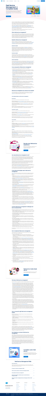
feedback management (21, 261)
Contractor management (16, 62)
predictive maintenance (15, 133)
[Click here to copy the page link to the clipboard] (39, 16)
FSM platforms (26, 47)
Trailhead (21, 251)
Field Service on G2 (30, 239)
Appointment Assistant (19, 77)
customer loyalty (30, 43)
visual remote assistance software (28, 134)
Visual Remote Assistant (24, 304)
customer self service (25, 103)
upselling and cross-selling (30, 191)
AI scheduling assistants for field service (21, 112)
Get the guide (25, 356)
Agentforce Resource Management (19, 178)
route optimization (20, 114)
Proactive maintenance (20, 184)
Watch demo (8, 16)
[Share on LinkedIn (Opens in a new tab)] (34, 16)
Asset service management (21, 101)
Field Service (29, 87)
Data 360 (16, 185)
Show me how (25, 150)
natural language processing (17, 286)
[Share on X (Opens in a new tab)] (36, 16)
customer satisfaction (19, 165)
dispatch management (14, 70)
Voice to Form (23, 123)
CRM (14, 248)
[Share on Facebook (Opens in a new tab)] (38, 16)
